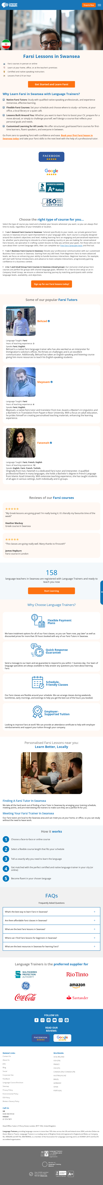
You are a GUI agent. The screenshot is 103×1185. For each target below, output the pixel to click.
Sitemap (6, 1086)
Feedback (6, 1079)
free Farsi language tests (71, 245)
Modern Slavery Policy (11, 1101)
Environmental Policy (10, 1094)
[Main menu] (99, 5)
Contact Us (7, 1056)
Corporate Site (8, 1075)
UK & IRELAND (59, 1057)
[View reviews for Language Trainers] (64, 1174)
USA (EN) (57, 1060)
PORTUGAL (58, 1090)
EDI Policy (6, 1097)
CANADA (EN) (59, 1072)
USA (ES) (57, 1068)
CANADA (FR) (70, 1072)
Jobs (4, 1064)
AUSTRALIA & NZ (60, 1075)
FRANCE (57, 1064)
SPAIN (56, 1087)
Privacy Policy (8, 1090)
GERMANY (57, 1083)
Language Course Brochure (13, 1082)
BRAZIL (56, 1079)
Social (5, 1071)
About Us (6, 1060)
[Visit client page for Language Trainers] (39, 1174)
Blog (4, 1067)
